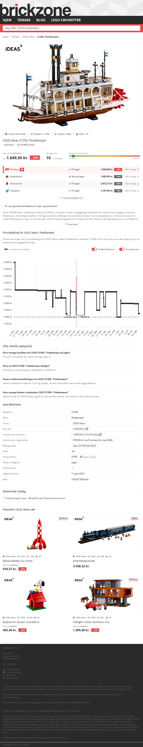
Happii (18, 721)
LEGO (5, 727)
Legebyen (84, 724)
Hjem (7, 20)
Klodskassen (33, 724)
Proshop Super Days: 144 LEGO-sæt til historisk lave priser (35, 498)
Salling (6, 730)
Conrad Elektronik (22, 719)
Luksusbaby (29, 727)
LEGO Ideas (28, 36)
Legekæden (113, 724)
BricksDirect (122, 716)
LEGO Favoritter (66, 20)
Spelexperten (47, 730)
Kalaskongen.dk (78, 721)
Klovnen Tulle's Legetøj (50, 724)
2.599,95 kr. (79, 428)
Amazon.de (17, 716)
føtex (130, 719)
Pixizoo (126, 727)
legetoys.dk (130, 724)
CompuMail (8, 719)
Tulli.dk (130, 730)
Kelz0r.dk (90, 721)
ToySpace (103, 730)
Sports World (60, 730)
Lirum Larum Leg (16, 727)
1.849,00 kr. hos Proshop (86, 434)
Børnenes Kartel (105, 716)
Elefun (89, 719)
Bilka (44, 716)
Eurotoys (107, 719)
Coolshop (35, 719)
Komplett (66, 724)
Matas (58, 727)
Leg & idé (75, 724)
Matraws (66, 727)
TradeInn (122, 730)
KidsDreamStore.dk (113, 721)
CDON (131, 716)
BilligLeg (50, 716)
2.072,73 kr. (111, 183)
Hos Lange (49, 721)
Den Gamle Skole (77, 719)
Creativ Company (47, 719)
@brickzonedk (12, 678)
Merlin (74, 727)
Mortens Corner (95, 727)
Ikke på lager (78, 176)
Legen (122, 724)
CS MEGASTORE (62, 719)
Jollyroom (66, 721)
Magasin (39, 727)
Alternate (7, 716)
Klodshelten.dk (21, 724)
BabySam (37, 716)
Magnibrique (49, 727)
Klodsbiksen (8, 724)
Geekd (5, 721)
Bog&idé (72, 716)
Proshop (134, 727)
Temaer (24, 20)
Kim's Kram (128, 721)
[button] (104, 155)
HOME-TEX (39, 721)
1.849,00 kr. (111, 169)
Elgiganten (97, 719)
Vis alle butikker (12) (73, 198)
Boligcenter (82, 716)
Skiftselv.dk (36, 730)
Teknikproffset (91, 730)
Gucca (12, 721)
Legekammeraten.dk (98, 724)
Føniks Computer (119, 719)
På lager (76, 169)
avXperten (27, 716)
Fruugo (136, 719)
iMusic (58, 721)
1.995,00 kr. (111, 176)
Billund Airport (61, 716)
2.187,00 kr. (111, 190)
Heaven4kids (28, 721)
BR (115, 716)
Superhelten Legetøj (75, 730)
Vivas (5, 732)
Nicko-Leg (107, 727)
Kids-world (99, 721)
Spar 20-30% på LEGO (25, 145)
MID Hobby (83, 727)
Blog (40, 20)
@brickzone (11, 675)
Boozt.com (93, 716)
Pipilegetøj (117, 727)
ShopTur (26, 730)
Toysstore (112, 730)
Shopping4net (15, 730)
